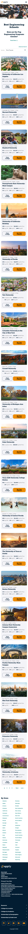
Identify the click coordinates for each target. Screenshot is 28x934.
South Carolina (18, 835)
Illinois (4, 830)
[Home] (4, 2)
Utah (16, 844)
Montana (17, 801)
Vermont (17, 847)
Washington (18, 852)
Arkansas (5, 808)
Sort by (2, 50)
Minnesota (5, 854)
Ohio (16, 823)
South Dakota (18, 837)
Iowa (4, 835)
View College (7, 86)
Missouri (5, 859)
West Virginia (18, 854)
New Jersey (18, 810)
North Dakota (18, 820)
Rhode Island (18, 832)
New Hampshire (19, 808)
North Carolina (18, 818)
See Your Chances (19, 86)
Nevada (17, 805)
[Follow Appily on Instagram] (4, 923)
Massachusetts (6, 849)
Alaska (4, 803)
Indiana (4, 832)
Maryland (5, 847)
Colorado (5, 813)
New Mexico (18, 813)
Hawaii (4, 825)
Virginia (17, 849)
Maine (4, 844)
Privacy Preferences (5, 895)
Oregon (17, 827)
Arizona (4, 805)
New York (17, 815)
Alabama (5, 801)
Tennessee (17, 840)
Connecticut (6, 815)
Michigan (5, 852)
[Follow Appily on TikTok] (18, 923)
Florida (4, 820)
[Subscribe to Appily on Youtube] (24, 923)
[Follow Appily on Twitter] (8, 923)
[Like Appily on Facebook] (13, 923)
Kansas (4, 837)
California (5, 810)
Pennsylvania (18, 830)
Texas (16, 842)
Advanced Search (23, 46)
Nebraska (17, 803)
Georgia (4, 823)
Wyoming (17, 859)
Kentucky (5, 840)
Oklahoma (17, 825)
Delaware (5, 818)
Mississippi (5, 857)
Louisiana (5, 842)
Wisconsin (17, 857)
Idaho (4, 827)
